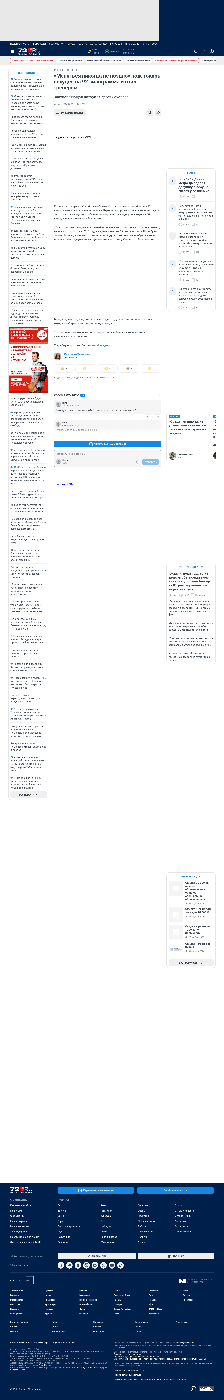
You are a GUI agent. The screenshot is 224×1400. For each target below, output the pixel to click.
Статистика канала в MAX (25, 1242)
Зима (103, 1205)
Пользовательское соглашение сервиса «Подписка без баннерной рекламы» (150, 1379)
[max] (95, 1265)
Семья (141, 1242)
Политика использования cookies (129, 1370)
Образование (108, 1242)
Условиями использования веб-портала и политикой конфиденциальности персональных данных (160, 1359)
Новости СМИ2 (64, 484)
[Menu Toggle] (12, 51)
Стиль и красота (184, 1210)
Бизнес (62, 1210)
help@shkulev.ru (17, 1370)
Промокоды (39, 44)
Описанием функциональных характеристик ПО (136, 1356)
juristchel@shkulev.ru (85, 1367)
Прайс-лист (17, 1210)
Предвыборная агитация (24, 1236)
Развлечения (145, 1231)
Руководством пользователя (127, 1354)
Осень (141, 1210)
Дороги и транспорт (69, 1226)
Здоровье (63, 1242)
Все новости (29, 73)
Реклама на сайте (20, 1205)
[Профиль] (212, 51)
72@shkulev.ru (45, 1365)
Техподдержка (18, 1231)
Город (61, 1221)
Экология (180, 1221)
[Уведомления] (204, 51)
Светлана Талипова (77, 354)
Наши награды (18, 1221)
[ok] (78, 1265)
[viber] (86, 1265)
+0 (148, 416)
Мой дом (105, 1226)
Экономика (181, 1226)
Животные (64, 1236)
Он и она (143, 1205)
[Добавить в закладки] (149, 112)
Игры (146, 44)
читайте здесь (100, 345)
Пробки (112, 51)
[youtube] (112, 1265)
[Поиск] (196, 51)
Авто (60, 1205)
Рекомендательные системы (127, 1375)
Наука (103, 1231)
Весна (61, 1215)
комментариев (72, 112)
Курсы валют (133, 44)
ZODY (155, 44)
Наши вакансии (19, 1226)
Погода (70, 44)
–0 (157, 416)
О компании (17, 1215)
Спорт (178, 1205)
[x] (103, 1265)
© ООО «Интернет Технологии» (25, 1389)
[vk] (69, 1265)
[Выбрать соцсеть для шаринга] (158, 112)
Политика (143, 1215)
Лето (103, 1221)
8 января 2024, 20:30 (63, 104)
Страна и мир (183, 1215)
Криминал (106, 1210)
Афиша (103, 44)
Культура (105, 1215)
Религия (142, 1236)
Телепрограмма (87, 44)
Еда (60, 1231)
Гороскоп (116, 44)
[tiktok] (120, 1265)
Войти (65, 463)
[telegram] (61, 1265)
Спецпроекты (183, 1231)
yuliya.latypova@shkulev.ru (182, 1343)
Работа (142, 1226)
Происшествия (146, 1221)
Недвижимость (19, 44)
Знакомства (56, 44)
